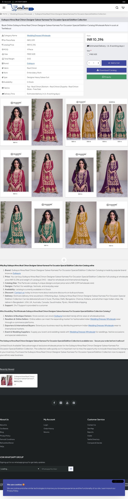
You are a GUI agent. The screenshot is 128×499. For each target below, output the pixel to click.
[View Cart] (123, 7)
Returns (46, 432)
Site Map (90, 429)
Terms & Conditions (7, 439)
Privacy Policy (12, 490)
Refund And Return (7, 443)
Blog (2, 432)
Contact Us (91, 425)
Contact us (19, 292)
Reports (90, 432)
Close (119, 481)
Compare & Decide (94, 443)
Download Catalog (108, 70)
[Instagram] (61, 403)
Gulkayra (30, 63)
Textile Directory (93, 439)
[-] (89, 63)
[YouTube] (67, 403)
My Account (49, 419)
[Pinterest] (73, 403)
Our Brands (4, 429)
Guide (89, 436)
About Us (3, 425)
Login (46, 425)
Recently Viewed (7, 369)
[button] (114, 63)
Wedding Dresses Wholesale (21, 14)
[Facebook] (54, 403)
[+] (98, 63)
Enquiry (107, 77)
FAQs (2, 447)
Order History (49, 429)
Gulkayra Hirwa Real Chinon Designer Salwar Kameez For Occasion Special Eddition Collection (25, 377)
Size (88, 51)
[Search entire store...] (117, 7)
